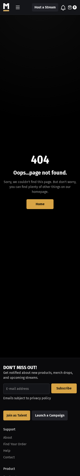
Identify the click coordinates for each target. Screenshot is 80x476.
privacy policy (40, 398)
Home (40, 204)
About (7, 437)
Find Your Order (14, 444)
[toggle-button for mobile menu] (18, 7)
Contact (9, 457)
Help (6, 451)
